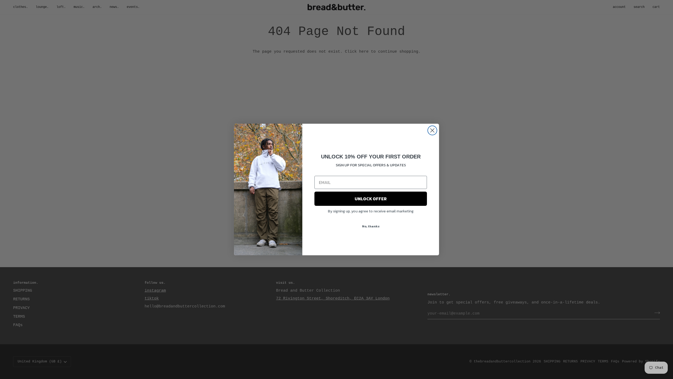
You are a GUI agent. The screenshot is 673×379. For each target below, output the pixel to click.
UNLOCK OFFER (371, 199)
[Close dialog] (432, 130)
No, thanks (371, 226)
